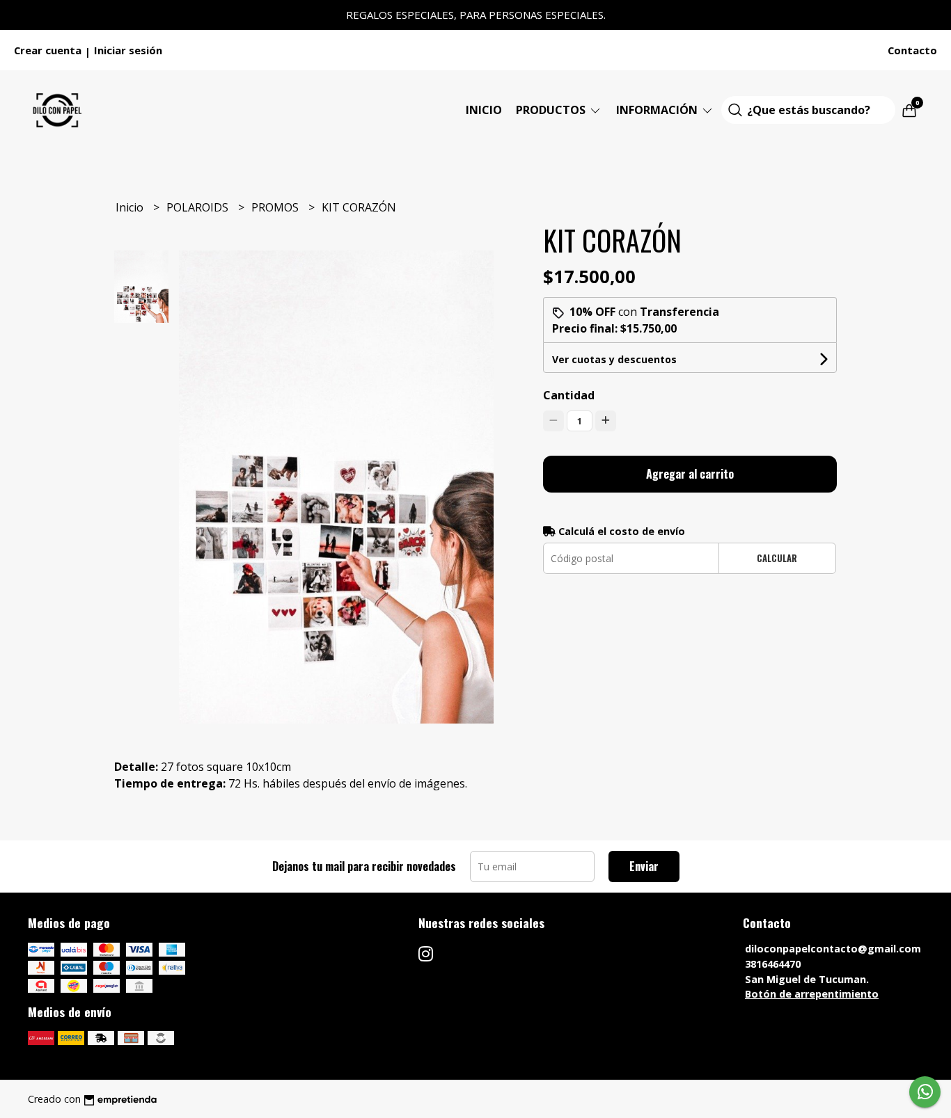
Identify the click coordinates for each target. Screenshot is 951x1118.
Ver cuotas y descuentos (614, 359)
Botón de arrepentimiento (812, 993)
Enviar (644, 866)
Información (658, 110)
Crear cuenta (47, 50)
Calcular (777, 558)
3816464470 (773, 964)
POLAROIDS (198, 207)
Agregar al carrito (690, 473)
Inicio (484, 110)
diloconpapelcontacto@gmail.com (833, 948)
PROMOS (276, 207)
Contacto (912, 50)
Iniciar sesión (128, 50)
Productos (552, 110)
